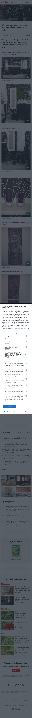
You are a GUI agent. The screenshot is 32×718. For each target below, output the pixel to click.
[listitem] (16, 333)
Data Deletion (7, 411)
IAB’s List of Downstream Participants (18, 328)
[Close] (29, 306)
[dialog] (16, 359)
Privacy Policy (24, 411)
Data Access (16, 411)
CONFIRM (9, 406)
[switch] (26, 336)
